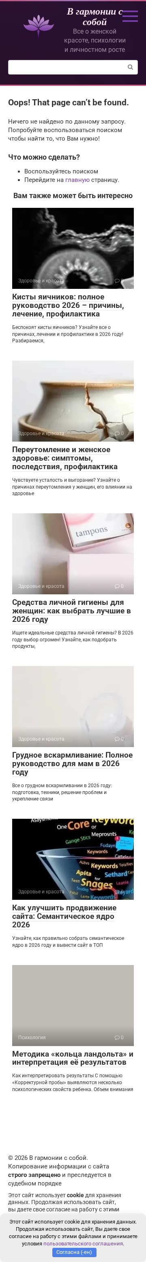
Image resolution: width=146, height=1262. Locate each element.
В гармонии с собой (95, 16)
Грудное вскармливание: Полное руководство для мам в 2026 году (72, 763)
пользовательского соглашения (83, 1244)
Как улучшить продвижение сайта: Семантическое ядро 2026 (64, 916)
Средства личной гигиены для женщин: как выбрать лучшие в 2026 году (71, 611)
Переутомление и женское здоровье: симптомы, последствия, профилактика (65, 458)
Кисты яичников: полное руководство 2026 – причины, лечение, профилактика (68, 305)
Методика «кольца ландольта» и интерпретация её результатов (72, 1058)
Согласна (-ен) (74, 1252)
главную (77, 180)
